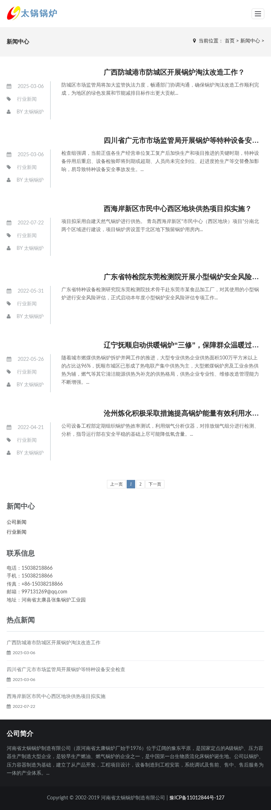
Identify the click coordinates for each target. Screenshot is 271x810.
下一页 (155, 484)
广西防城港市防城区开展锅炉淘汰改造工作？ (174, 72)
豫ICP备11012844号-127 (196, 798)
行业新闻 (27, 99)
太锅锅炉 (34, 112)
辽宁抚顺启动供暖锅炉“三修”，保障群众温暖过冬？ (185, 345)
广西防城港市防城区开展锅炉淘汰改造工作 (54, 642)
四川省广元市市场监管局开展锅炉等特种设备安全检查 (66, 669)
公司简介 (20, 733)
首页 (230, 41)
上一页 (116, 484)
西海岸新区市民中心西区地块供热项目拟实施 (56, 696)
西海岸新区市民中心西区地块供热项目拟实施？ (178, 208)
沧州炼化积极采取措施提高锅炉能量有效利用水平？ (185, 413)
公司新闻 (16, 522)
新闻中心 (250, 41)
